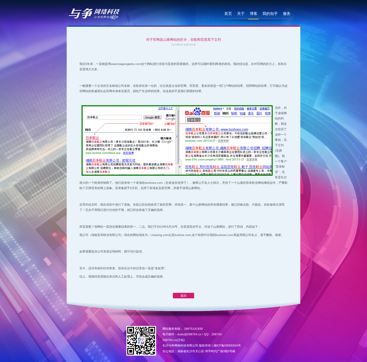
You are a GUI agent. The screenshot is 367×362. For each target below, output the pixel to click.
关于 (241, 13)
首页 (228, 13)
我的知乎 (270, 13)
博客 (253, 13)
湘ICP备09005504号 (227, 345)
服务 (287, 13)
